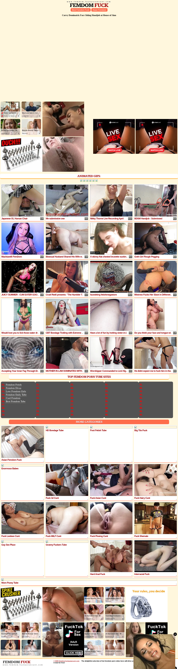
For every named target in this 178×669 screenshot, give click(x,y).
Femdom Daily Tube (16, 394)
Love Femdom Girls (16, 391)
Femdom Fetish (14, 384)
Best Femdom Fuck (80, 10)
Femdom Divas (13, 388)
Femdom (89, 5)
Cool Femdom (13, 398)
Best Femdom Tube (15, 401)
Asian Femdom (99, 10)
